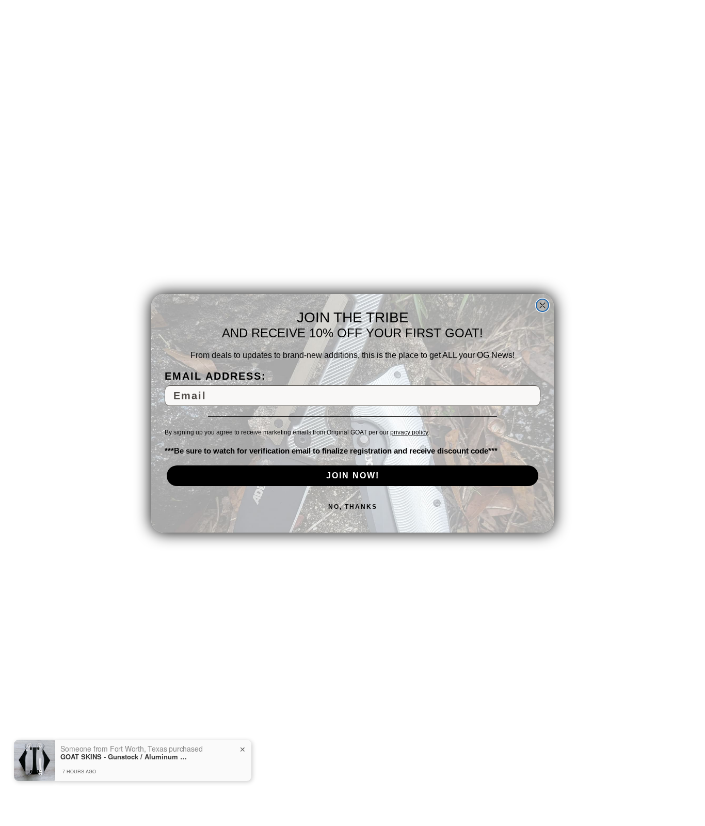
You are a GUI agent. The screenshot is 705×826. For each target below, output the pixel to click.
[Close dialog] (542, 305)
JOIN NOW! (352, 475)
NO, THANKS (352, 506)
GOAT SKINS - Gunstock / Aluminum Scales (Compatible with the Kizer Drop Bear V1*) (124, 757)
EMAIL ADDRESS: (215, 376)
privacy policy (409, 431)
